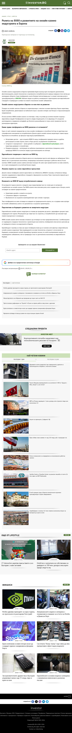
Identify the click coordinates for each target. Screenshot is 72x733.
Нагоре (66, 696)
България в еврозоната (19, 8)
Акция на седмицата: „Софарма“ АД (40, 419)
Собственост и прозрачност (8, 715)
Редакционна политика (53, 713)
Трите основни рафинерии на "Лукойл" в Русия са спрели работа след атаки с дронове (29, 303)
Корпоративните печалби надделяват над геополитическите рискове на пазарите (41, 339)
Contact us (32, 729)
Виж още (47, 346)
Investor (12, 40)
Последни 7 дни (19, 359)
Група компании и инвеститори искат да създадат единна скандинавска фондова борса (29, 308)
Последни (6, 283)
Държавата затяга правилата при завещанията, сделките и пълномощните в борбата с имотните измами (47, 365)
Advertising (39, 729)
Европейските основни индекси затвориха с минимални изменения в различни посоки (53, 678)
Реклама (9, 713)
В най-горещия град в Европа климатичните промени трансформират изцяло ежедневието (45, 493)
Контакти (3, 713)
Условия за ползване (31, 713)
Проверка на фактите (23, 715)
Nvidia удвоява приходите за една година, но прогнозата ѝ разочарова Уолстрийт (27, 288)
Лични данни (36, 718)
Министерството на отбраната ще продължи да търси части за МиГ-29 (24, 298)
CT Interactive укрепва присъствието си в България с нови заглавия (17, 564)
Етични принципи (66, 713)
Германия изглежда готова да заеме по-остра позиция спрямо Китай (23, 313)
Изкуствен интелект (58, 8)
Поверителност (19, 713)
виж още (67, 535)
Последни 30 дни (53, 359)
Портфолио (41, 713)
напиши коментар (39, 274)
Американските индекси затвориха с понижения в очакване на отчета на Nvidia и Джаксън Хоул (31, 293)
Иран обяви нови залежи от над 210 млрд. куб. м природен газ (48, 437)
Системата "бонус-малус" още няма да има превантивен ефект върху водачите (53, 645)
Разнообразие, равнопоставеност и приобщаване (45, 715)
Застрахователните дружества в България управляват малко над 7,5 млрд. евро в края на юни (18, 678)
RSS (13, 713)
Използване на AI (66, 715)
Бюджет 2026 (45, 8)
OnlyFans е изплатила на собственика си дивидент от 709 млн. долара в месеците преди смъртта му (52, 565)
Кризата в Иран (34, 8)
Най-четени (16, 283)
